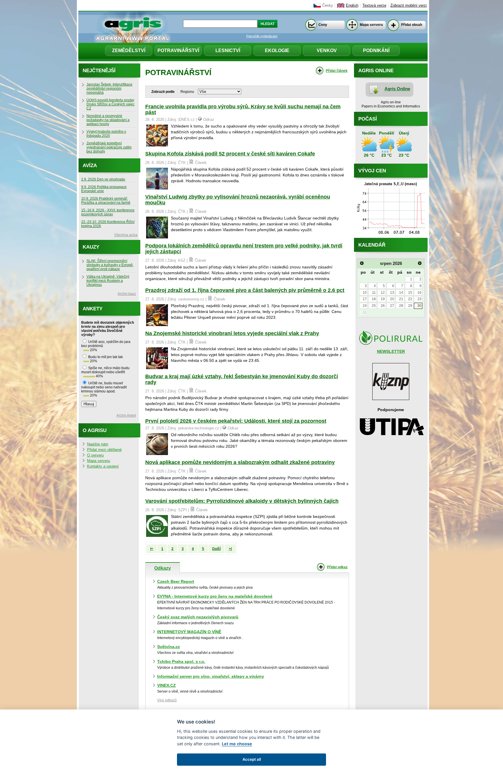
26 (383, 306)
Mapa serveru (371, 25)
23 (419, 299)
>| (230, 549)
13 (392, 293)
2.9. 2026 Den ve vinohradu (103, 179)
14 (401, 293)
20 (392, 299)
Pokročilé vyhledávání (261, 36)
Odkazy (162, 568)
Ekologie (277, 50)
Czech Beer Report (175, 581)
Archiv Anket (126, 415)
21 (401, 299)
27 (392, 306)
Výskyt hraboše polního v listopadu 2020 (106, 134)
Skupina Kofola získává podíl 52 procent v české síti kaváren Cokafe (230, 154)
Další (216, 549)
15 (410, 293)
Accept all (251, 759)
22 (410, 299)
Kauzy (91, 247)
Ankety (92, 309)
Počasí (367, 119)
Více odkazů (167, 700)
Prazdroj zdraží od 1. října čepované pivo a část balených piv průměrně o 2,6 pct (244, 290)
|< (151, 549)
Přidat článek (337, 71)
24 (365, 306)
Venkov (327, 50)
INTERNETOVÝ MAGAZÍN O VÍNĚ (189, 631)
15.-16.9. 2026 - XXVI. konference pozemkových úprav (107, 212)
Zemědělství (128, 50)
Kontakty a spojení (103, 466)
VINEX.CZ (166, 685)
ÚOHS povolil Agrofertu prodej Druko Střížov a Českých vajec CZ (110, 104)
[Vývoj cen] (391, 236)
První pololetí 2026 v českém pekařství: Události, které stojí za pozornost (235, 421)
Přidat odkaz (337, 567)
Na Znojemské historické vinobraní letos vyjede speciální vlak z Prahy (232, 333)
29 (410, 306)
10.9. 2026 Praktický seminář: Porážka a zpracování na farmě (105, 201)
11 (374, 293)
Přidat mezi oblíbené (104, 450)
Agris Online (397, 88)
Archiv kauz (127, 294)
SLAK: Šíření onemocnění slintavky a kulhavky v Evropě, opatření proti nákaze (110, 265)
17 (365, 299)
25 (374, 306)
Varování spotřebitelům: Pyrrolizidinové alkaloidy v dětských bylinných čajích (242, 501)
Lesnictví (227, 50)
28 (401, 306)
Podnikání (376, 50)
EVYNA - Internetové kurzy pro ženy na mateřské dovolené (214, 596)
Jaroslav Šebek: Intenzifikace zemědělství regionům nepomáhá (109, 88)
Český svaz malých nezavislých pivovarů (197, 617)
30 (419, 306)
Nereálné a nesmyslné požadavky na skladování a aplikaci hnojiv (108, 120)
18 (374, 299)
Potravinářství (178, 50)
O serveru (95, 455)
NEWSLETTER (391, 351)
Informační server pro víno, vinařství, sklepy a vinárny (210, 676)
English (352, 5)
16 (419, 293)
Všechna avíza (125, 235)
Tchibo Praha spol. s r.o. (181, 661)
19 (383, 299)
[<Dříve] (362, 263)
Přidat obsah (411, 25)
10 (365, 293)
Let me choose (237, 743)
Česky (327, 5)
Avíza (90, 165)
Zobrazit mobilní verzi (408, 5)
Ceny (322, 25)
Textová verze (374, 5)
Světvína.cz (168, 646)
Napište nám (97, 444)
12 (383, 293)
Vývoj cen (372, 171)
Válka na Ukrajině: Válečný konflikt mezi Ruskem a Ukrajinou (107, 281)
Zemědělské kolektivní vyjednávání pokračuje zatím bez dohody (109, 147)
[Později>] (420, 263)
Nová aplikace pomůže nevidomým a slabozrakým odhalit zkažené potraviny (240, 462)
